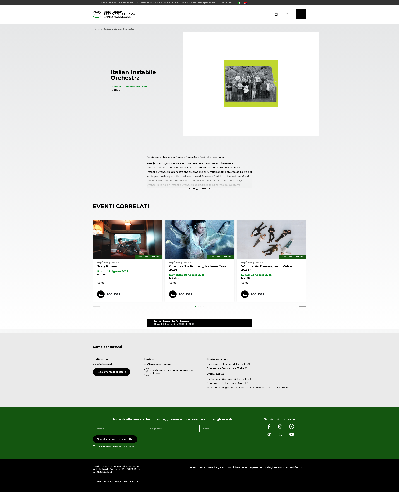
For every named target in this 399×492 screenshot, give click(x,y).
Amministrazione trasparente (244, 467)
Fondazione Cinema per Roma (198, 2)
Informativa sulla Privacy (120, 447)
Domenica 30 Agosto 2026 (187, 274)
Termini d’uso (132, 481)
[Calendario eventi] (277, 14)
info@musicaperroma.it (157, 364)
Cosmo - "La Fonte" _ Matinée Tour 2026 (197, 268)
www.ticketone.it (102, 364)
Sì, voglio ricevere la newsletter (115, 439)
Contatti (191, 467)
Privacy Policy (112, 481)
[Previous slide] (96, 306)
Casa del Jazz (226, 2)
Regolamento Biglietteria (111, 372)
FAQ (202, 467)
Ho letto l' (115, 447)
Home (96, 29)
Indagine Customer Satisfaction (284, 467)
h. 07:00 (174, 278)
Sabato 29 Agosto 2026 (112, 271)
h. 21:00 (102, 274)
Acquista (113, 294)
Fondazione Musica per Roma (117, 2)
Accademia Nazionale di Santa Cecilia (157, 2)
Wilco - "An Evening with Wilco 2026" (266, 268)
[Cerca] (288, 14)
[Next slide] (302, 306)
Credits (97, 481)
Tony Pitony (107, 266)
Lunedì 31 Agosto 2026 (256, 274)
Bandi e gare (216, 467)
